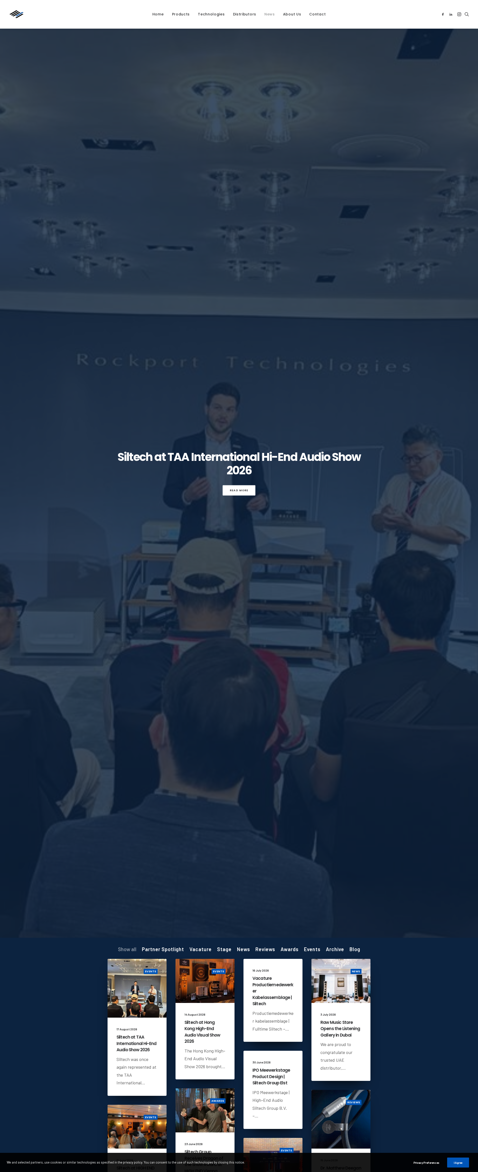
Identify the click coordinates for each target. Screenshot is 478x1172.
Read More (239, 490)
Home (158, 14)
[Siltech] (16, 14)
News (269, 14)
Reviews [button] (265, 949)
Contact (317, 14)
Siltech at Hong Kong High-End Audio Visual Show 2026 (202, 1032)
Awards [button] (290, 949)
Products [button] (181, 14)
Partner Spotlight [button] (163, 949)
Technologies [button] (211, 14)
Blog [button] (355, 949)
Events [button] (312, 949)
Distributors (244, 14)
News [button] (243, 949)
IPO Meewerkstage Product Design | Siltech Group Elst (271, 1076)
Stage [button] (224, 949)
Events (150, 971)
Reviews (353, 1102)
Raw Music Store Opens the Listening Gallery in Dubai (340, 1028)
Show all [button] (127, 949)
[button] (444, 14)
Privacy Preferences (426, 1162)
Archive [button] (335, 949)
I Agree (458, 1162)
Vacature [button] (200, 949)
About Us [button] (292, 14)
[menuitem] (158, 14)
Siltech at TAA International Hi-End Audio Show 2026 (239, 463)
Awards (217, 1101)
